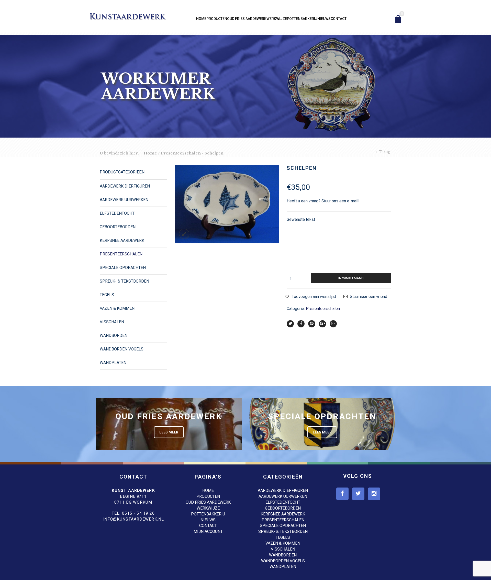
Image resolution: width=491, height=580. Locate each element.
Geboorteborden (118, 226)
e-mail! (353, 201)
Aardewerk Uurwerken (124, 199)
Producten (216, 19)
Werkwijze (276, 19)
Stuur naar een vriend (368, 296)
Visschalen (112, 321)
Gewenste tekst (301, 219)
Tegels (107, 294)
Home (201, 19)
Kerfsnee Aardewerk (122, 240)
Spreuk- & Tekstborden (124, 281)
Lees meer (168, 432)
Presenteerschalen (181, 153)
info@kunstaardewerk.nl (133, 519)
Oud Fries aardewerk (246, 19)
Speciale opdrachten (123, 267)
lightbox (184, 234)
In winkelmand (351, 278)
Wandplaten (113, 362)
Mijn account (208, 531)
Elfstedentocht (117, 213)
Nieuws (324, 19)
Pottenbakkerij (302, 19)
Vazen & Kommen (117, 308)
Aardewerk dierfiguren (125, 186)
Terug (384, 152)
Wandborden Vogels (121, 349)
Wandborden (113, 335)
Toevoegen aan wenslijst (314, 296)
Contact (339, 19)
